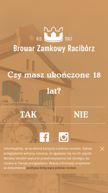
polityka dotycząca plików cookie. (51, 168)
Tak (28, 115)
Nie (81, 115)
